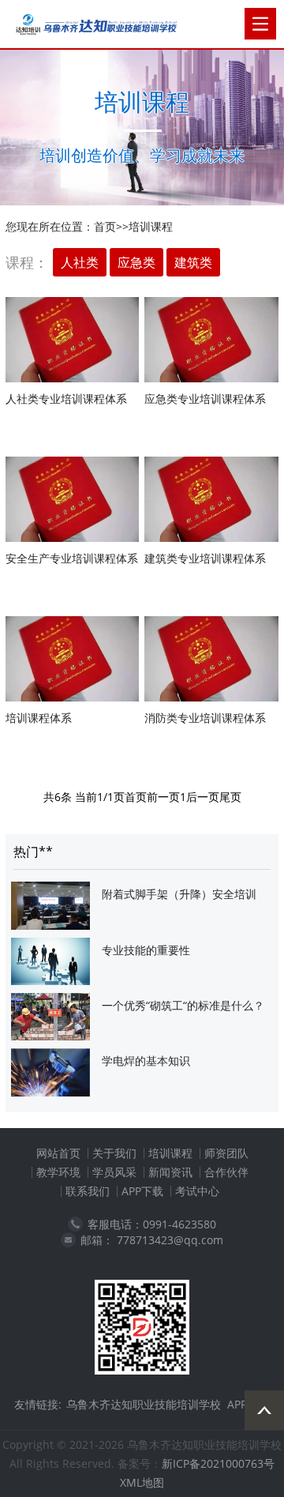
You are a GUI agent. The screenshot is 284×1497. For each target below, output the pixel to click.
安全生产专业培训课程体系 (72, 558)
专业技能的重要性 (146, 949)
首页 (105, 226)
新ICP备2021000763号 (218, 1463)
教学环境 (58, 1171)
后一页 (202, 796)
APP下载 (142, 1190)
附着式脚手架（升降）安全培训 (179, 893)
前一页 (163, 796)
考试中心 (197, 1190)
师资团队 (226, 1152)
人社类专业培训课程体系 (66, 398)
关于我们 (114, 1152)
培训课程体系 (39, 717)
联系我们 (87, 1190)
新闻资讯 (170, 1171)
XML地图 (142, 1482)
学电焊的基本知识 (146, 1060)
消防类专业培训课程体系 (205, 717)
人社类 (80, 262)
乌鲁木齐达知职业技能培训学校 (143, 1404)
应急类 (136, 262)
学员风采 (114, 1171)
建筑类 (193, 262)
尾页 (230, 796)
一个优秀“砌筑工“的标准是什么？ (183, 1005)
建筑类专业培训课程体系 (205, 558)
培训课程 (151, 226)
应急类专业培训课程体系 (205, 398)
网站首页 (58, 1152)
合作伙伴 (226, 1171)
